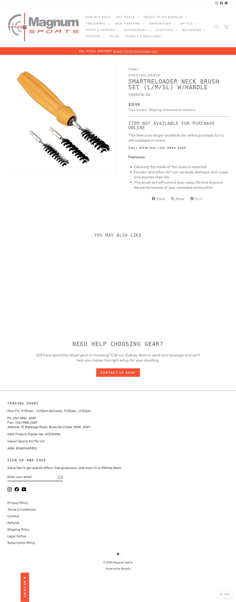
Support (94, 36)
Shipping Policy (18, 529)
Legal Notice (16, 536)
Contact (13, 516)
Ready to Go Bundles (164, 17)
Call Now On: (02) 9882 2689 (157, 148)
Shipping (155, 110)
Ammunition (161, 23)
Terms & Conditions (143, 36)
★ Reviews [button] (25, 587)
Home (132, 69)
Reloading (193, 30)
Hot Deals (126, 17)
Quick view (33, 294)
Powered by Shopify (118, 568)
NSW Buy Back (98, 17)
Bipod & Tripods (101, 30)
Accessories (136, 30)
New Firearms (128, 23)
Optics (187, 23)
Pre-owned (96, 23)
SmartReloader (144, 75)
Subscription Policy (21, 543)
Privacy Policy (17, 503)
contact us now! (118, 372)
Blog (114, 36)
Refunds (13, 523)
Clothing (165, 30)
